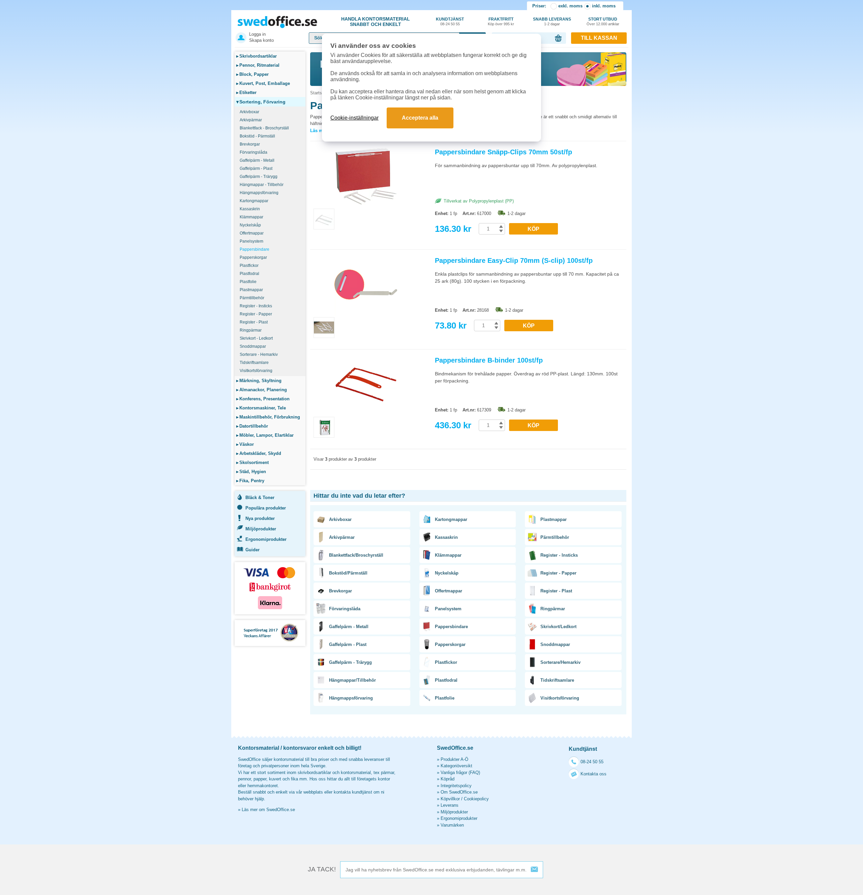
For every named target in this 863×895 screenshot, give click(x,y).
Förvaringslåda (253, 152)
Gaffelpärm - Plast (256, 168)
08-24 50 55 (592, 761)
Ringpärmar (251, 330)
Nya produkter (260, 518)
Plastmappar (251, 289)
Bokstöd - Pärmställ (257, 136)
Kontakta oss (593, 773)
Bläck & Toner (259, 497)
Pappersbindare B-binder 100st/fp (489, 360)
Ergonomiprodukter (266, 539)
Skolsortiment (252, 462)
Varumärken (452, 825)
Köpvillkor (450, 798)
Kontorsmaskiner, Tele (261, 407)
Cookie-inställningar (354, 118)
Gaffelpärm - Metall (257, 160)
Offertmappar (252, 233)
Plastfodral (249, 273)
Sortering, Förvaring (261, 101)
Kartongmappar (254, 200)
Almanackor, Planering (261, 389)
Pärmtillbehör (252, 298)
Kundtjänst (450, 21)
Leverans (449, 805)
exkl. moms (570, 5)
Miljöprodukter (260, 528)
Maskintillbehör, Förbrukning (268, 417)
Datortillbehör (252, 426)
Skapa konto (261, 40)
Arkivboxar (249, 112)
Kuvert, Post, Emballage (263, 83)
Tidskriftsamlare (254, 362)
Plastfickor (249, 265)
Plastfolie (248, 281)
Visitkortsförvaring (256, 370)
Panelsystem (251, 241)
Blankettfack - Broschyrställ (264, 128)
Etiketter (246, 92)
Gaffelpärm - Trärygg (258, 176)
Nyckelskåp (250, 225)
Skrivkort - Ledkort (256, 338)
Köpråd (447, 778)
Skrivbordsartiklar (256, 56)
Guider (252, 549)
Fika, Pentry (250, 480)
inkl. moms (604, 5)
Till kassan (599, 38)
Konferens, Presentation (263, 398)
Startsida (319, 92)
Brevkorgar (250, 144)
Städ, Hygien (251, 471)
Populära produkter (265, 508)
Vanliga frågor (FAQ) (460, 772)
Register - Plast (254, 322)
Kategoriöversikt (456, 765)
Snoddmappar (253, 346)
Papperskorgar (253, 257)
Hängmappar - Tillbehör (262, 184)
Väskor (245, 444)
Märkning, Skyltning (258, 380)
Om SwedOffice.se (459, 792)
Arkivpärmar (251, 120)
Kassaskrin (250, 209)
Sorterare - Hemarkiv (259, 354)
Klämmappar (251, 217)
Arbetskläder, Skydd (258, 453)
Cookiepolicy (476, 798)
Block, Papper (252, 74)
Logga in (257, 34)
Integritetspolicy (456, 785)
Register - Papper (256, 314)
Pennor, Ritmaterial (257, 65)
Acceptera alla (420, 118)
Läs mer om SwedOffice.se (268, 809)
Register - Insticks (256, 306)
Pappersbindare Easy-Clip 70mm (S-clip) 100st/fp (514, 260)
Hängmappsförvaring (259, 192)
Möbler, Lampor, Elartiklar (265, 435)
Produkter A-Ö (454, 759)
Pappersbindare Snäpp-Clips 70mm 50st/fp (503, 152)
